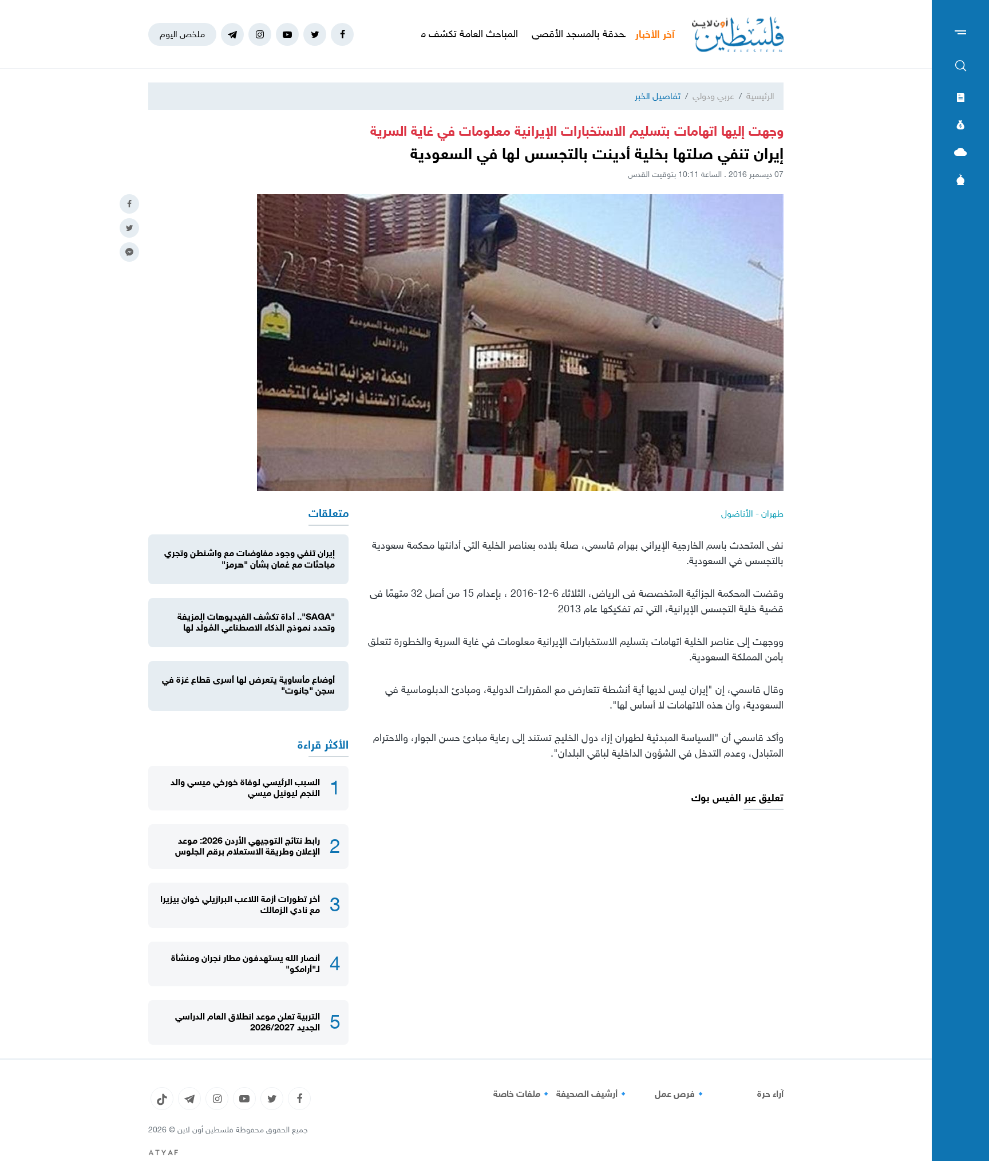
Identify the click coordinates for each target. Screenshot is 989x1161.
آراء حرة (770, 1094)
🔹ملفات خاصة (522, 1094)
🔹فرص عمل (680, 1094)
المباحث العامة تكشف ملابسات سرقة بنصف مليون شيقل (443, 34)
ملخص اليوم (182, 34)
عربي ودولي (713, 96)
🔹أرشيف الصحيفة (592, 1094)
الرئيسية (760, 96)
